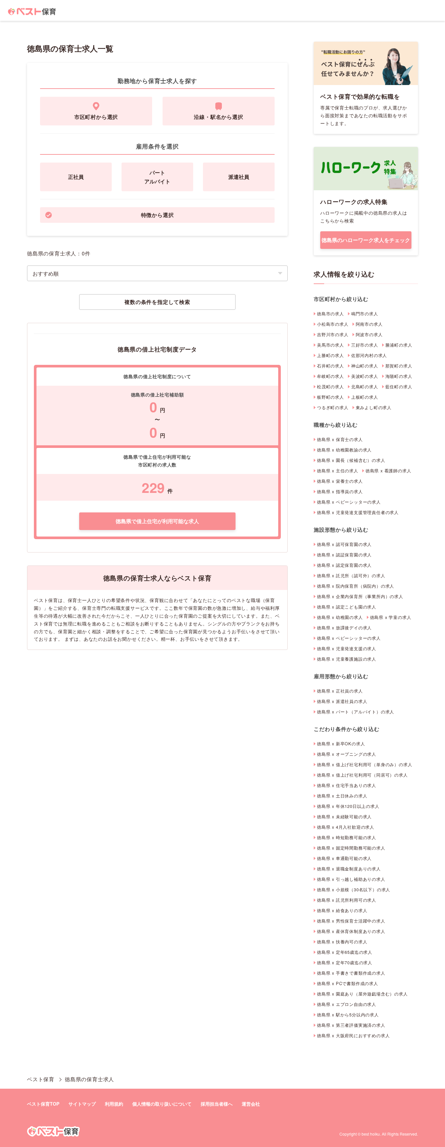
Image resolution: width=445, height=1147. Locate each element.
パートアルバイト (157, 177)
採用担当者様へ (217, 1103)
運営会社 (251, 1103)
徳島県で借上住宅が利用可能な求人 (157, 521)
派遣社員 (238, 176)
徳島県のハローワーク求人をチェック (366, 240)
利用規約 (114, 1103)
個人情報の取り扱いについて (162, 1103)
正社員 (76, 176)
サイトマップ (82, 1103)
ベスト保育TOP (43, 1103)
